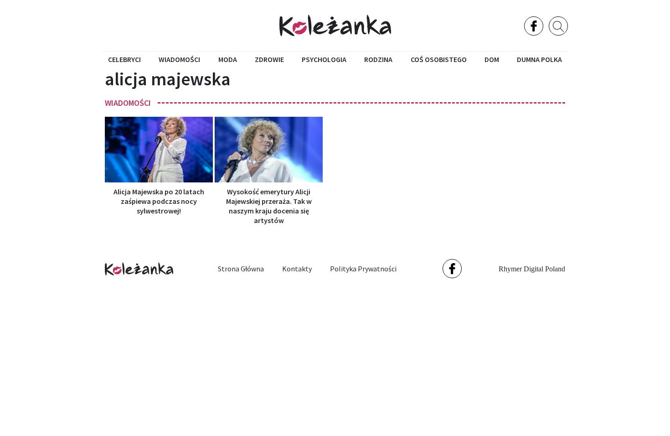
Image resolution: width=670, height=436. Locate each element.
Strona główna (241, 268)
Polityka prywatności (363, 268)
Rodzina (378, 59)
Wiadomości (179, 59)
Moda (227, 59)
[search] (558, 26)
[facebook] (533, 26)
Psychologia (324, 59)
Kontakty (297, 268)
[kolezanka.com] (335, 25)
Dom (491, 59)
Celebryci (124, 59)
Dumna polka (539, 59)
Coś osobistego (439, 59)
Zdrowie (269, 59)
